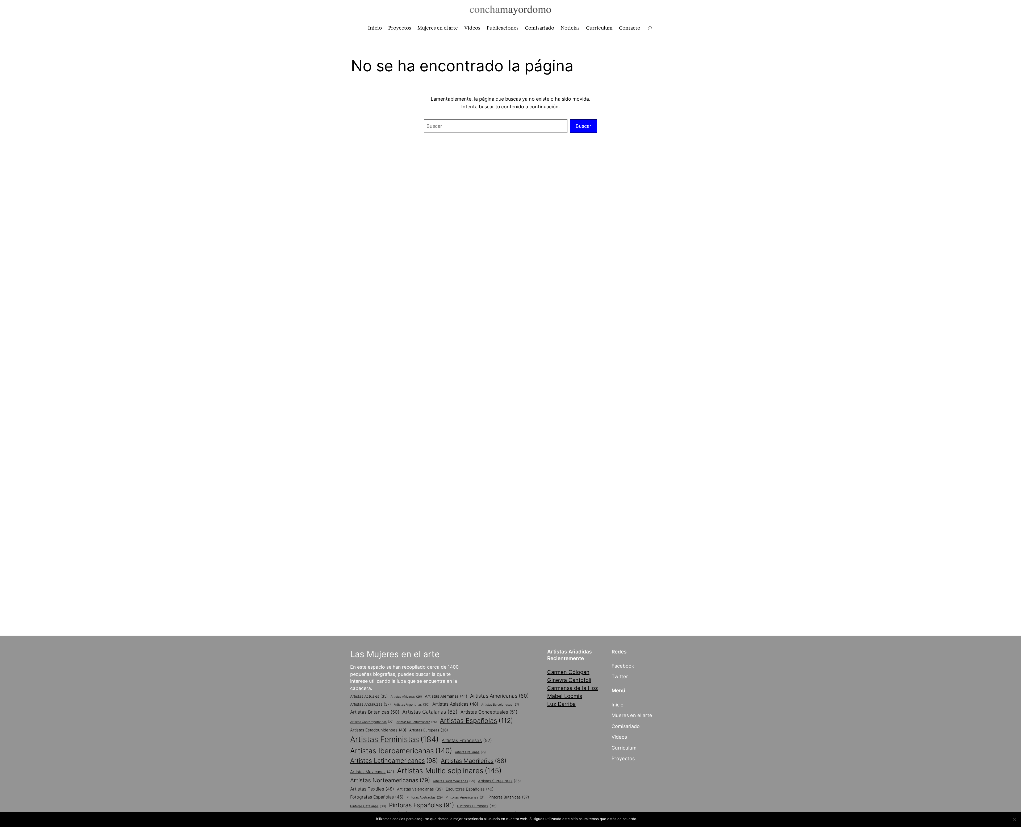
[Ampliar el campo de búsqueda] (650, 28)
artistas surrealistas (499, 781)
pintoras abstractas (425, 797)
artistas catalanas (430, 712)
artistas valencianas (420, 789)
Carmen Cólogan (568, 672)
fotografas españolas (377, 797)
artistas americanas (499, 696)
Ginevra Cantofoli (569, 680)
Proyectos (623, 758)
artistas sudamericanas (454, 781)
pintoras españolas (421, 805)
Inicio (618, 704)
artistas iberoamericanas (401, 750)
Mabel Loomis (564, 696)
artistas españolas (476, 721)
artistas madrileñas (474, 760)
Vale (643, 819)
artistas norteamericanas (390, 780)
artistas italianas (471, 752)
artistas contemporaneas (372, 722)
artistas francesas (467, 740)
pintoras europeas (477, 806)
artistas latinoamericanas (394, 760)
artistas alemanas (446, 696)
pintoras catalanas (368, 806)
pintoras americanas (466, 797)
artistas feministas (394, 739)
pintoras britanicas (508, 797)
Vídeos (619, 737)
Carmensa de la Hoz (572, 688)
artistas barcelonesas (500, 704)
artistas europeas (428, 730)
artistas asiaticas (455, 704)
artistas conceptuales (489, 712)
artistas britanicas (374, 712)
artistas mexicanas (372, 771)
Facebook (623, 666)
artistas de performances (416, 722)
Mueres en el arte (632, 715)
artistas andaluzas (370, 704)
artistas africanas (406, 696)
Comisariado (626, 726)
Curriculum (624, 748)
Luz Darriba (561, 704)
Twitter (620, 676)
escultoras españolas (469, 789)
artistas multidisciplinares (449, 770)
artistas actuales (369, 696)
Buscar (583, 126)
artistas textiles (372, 789)
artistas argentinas (411, 704)
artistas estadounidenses (378, 730)
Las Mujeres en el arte (395, 654)
